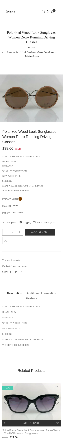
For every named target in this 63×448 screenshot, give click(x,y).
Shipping (27, 222)
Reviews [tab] (31, 298)
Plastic (15, 206)
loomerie (15, 260)
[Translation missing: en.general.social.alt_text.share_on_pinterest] (21, 272)
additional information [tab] (41, 293)
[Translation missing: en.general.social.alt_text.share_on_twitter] (16, 272)
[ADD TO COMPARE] (5, 240)
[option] (31, 98)
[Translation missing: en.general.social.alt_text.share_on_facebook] (11, 272)
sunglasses (22, 266)
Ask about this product (47, 222)
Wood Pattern (18, 213)
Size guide (10, 222)
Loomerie (31, 47)
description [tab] (14, 293)
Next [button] (57, 402)
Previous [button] (5, 402)
